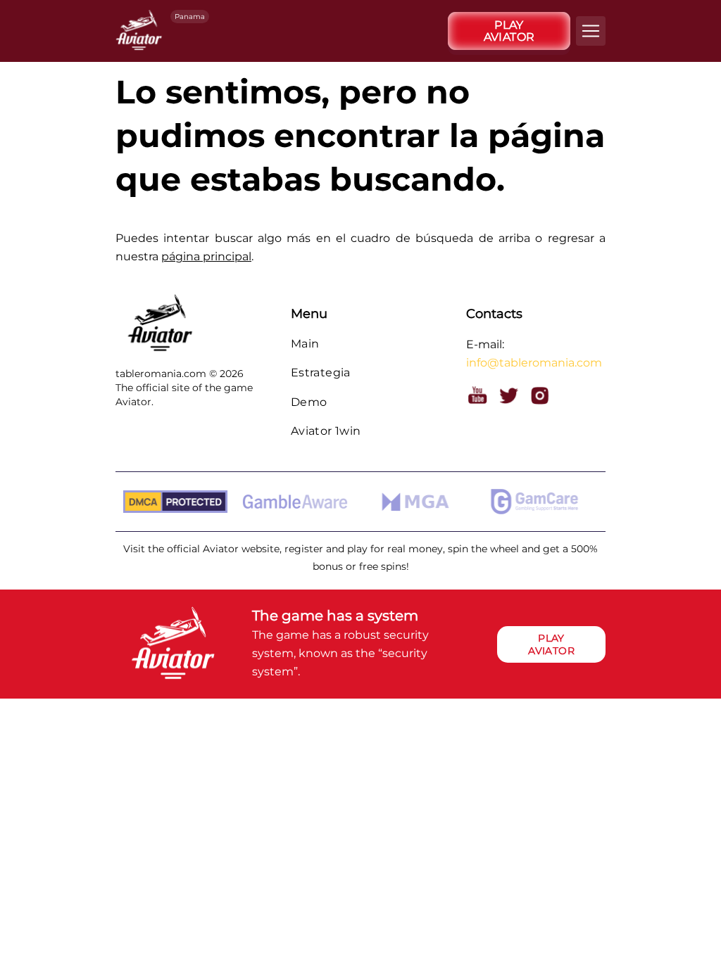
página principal (206, 256)
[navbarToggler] (591, 31)
